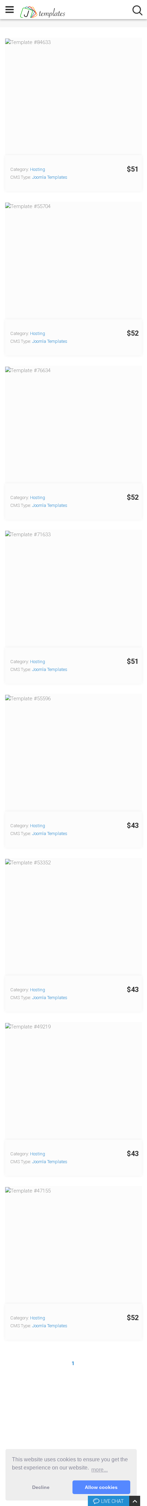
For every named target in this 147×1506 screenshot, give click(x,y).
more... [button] (99, 1470)
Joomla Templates (49, 177)
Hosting (37, 169)
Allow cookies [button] (101, 1487)
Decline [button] (41, 1487)
